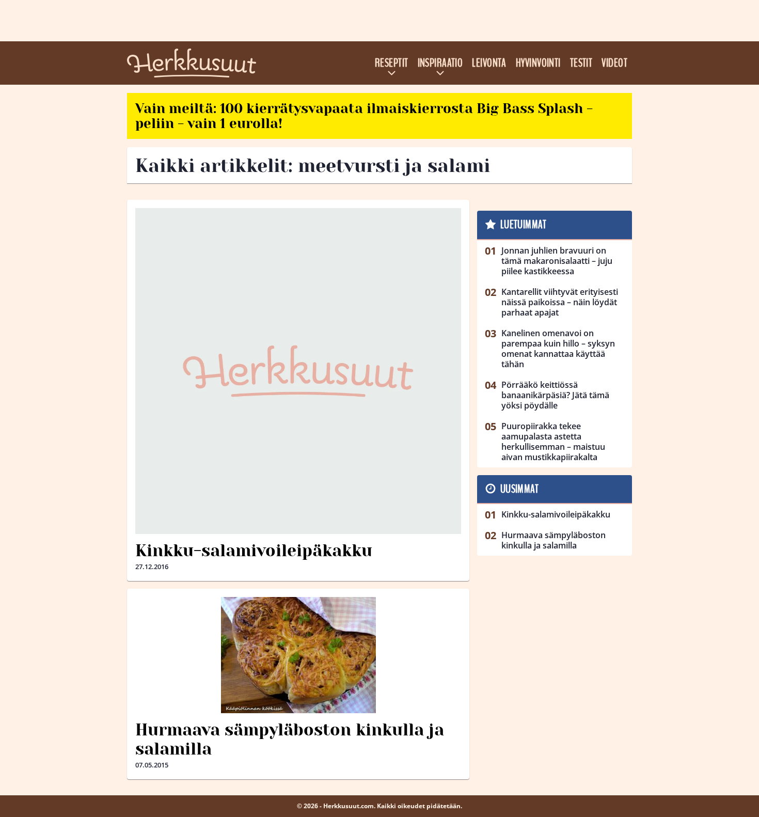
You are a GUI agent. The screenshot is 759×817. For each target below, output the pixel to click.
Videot (614, 63)
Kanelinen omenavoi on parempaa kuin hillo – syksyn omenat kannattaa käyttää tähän (558, 348)
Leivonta (489, 63)
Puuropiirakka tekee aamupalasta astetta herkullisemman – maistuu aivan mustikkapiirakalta (553, 441)
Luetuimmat (523, 224)
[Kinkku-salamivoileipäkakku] (298, 371)
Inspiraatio (440, 63)
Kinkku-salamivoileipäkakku (253, 550)
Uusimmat (519, 489)
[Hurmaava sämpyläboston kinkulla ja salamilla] (298, 655)
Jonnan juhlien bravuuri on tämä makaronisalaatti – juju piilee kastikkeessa (556, 261)
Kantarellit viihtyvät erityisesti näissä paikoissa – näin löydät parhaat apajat (559, 302)
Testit (581, 63)
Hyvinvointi (538, 63)
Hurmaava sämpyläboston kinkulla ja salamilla (289, 739)
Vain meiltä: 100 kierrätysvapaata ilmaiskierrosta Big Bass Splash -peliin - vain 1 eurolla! (364, 116)
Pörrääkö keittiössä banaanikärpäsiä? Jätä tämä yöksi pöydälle (555, 395)
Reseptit (391, 63)
